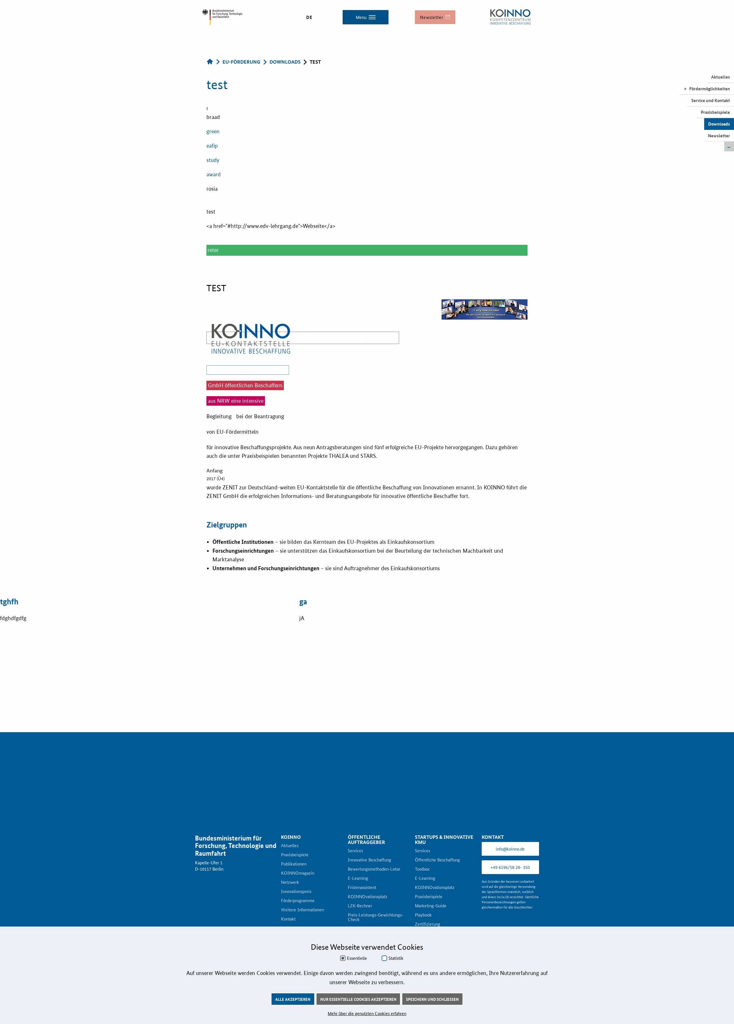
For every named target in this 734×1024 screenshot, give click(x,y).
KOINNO (291, 837)
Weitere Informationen (302, 909)
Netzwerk (290, 882)
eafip (212, 145)
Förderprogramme (298, 900)
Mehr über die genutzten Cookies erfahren (367, 1013)
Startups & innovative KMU (444, 840)
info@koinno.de (510, 849)
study (212, 160)
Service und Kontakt (710, 100)
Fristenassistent (362, 887)
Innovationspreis (296, 891)
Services (355, 850)
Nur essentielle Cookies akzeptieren (358, 999)
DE (309, 17)
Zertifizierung (427, 924)
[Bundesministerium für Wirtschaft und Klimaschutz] (510, 17)
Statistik (396, 958)
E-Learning (358, 878)
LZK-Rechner (360, 905)
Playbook (423, 915)
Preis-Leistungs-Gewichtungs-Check (375, 917)
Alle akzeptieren (293, 999)
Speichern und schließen (432, 999)
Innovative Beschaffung (369, 860)
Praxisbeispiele (715, 112)
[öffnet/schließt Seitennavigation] (729, 146)
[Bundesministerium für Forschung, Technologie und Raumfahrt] (222, 17)
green (213, 131)
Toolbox (422, 869)
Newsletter (719, 135)
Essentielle (357, 958)
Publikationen (294, 864)
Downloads (719, 124)
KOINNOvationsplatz (367, 896)
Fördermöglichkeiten (709, 88)
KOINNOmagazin (297, 873)
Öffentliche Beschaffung (437, 860)
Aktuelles (720, 77)
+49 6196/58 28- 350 (510, 867)
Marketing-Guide (430, 905)
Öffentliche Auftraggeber (366, 840)
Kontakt (288, 919)
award (213, 174)
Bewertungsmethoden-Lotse (374, 869)
